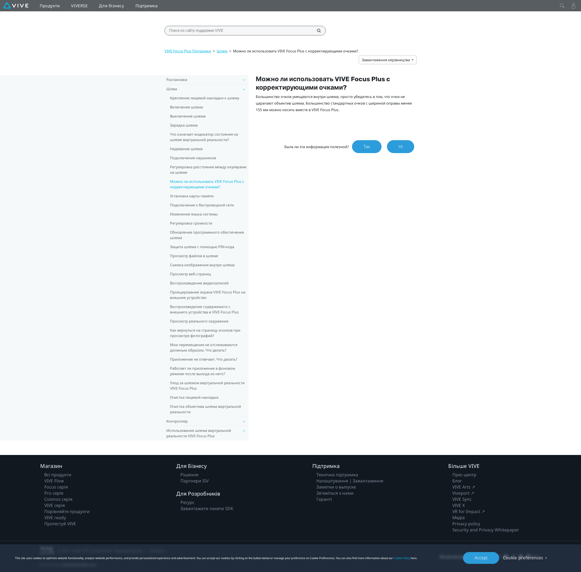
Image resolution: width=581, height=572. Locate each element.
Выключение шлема (188, 116)
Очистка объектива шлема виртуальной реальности (205, 409)
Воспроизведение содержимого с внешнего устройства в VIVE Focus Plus (204, 309)
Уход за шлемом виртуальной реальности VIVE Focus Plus (207, 385)
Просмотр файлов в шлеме (194, 255)
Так (367, 146)
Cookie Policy (402, 558)
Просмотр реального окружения (199, 321)
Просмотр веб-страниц (190, 273)
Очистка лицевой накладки (194, 397)
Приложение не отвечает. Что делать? (203, 359)
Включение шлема (186, 107)
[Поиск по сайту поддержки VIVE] (316, 30)
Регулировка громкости (191, 223)
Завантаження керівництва (386, 59)
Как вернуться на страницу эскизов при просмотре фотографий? (205, 333)
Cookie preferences (523, 558)
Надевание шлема (186, 148)
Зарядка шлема (184, 125)
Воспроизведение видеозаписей (199, 283)
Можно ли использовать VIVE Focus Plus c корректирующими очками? (207, 184)
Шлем (222, 51)
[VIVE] (15, 5)
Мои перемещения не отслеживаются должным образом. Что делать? (203, 347)
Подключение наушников (193, 157)
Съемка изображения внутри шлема (202, 264)
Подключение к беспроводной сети (202, 205)
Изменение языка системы (194, 214)
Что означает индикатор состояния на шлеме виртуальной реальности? (204, 137)
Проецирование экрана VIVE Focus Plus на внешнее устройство (207, 295)
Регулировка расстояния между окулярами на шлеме (208, 169)
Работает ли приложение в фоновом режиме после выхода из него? (202, 371)
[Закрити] (562, 5)
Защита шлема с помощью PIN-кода (202, 246)
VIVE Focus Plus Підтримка (188, 51)
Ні (401, 146)
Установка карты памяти (192, 195)
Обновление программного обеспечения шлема (207, 235)
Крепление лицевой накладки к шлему (204, 97)
